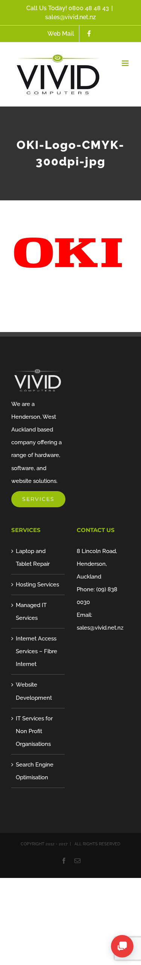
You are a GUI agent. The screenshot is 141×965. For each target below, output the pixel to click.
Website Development (34, 691)
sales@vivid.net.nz (70, 17)
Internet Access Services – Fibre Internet (36, 651)
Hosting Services (37, 584)
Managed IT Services (31, 611)
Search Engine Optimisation (34, 771)
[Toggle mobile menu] (126, 63)
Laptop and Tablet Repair (33, 557)
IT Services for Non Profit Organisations (34, 731)
